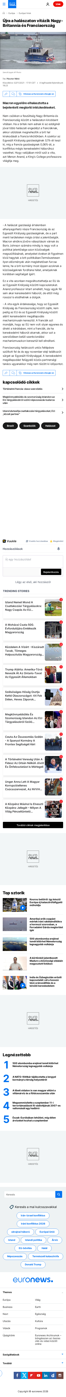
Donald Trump (33, 1264)
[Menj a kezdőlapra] (12, 4)
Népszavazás (15, 1256)
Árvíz (55, 1240)
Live (58, 4)
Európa (11, 13)
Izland (11, 1240)
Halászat (50, 425)
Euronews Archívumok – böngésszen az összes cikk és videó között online (48, 1339)
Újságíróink (9, 1335)
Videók (6, 1328)
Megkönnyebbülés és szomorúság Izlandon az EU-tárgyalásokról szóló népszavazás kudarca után (29, 399)
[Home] (4, 13)
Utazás (6, 1321)
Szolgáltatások (11, 1354)
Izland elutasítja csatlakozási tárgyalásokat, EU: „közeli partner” (29, 412)
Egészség (40, 1314)
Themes (7, 1292)
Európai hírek (25, 13)
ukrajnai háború (20, 1231)
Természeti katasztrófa (45, 1256)
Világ (37, 1299)
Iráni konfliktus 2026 (33, 1223)
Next (5, 1314)
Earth (38, 1306)
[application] (33, 50)
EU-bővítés (25, 1248)
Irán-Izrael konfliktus (33, 1215)
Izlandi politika (33, 1240)
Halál (44, 1248)
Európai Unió (47, 1231)
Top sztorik (14, 892)
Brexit (10, 425)
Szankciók (30, 425)
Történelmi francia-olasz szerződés (22, 388)
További (7, 1363)
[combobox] (33, 1194)
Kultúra (39, 1321)
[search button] (58, 1194)
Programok (41, 1328)
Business (7, 1306)
